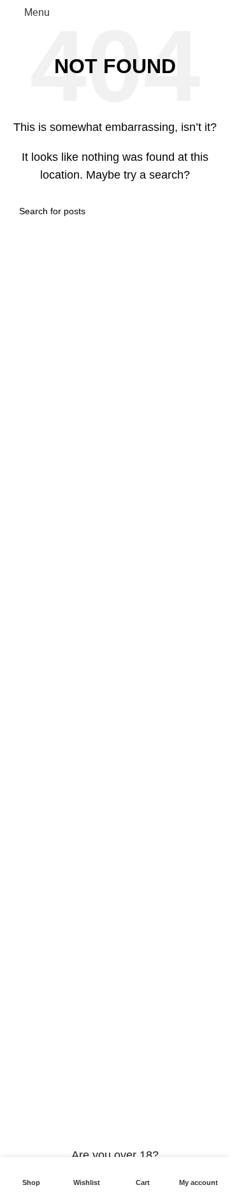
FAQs (22, 788)
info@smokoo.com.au (90, 680)
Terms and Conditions (59, 815)
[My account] (214, 12)
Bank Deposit (40, 1018)
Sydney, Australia (91, 707)
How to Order (39, 922)
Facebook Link (43, 734)
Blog (20, 1072)
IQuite (23, 842)
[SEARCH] (205, 211)
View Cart (32, 896)
